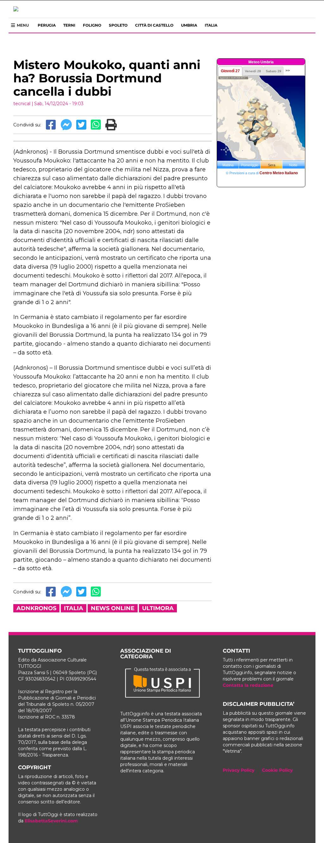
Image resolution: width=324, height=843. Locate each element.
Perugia (47, 25)
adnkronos (36, 608)
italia (73, 608)
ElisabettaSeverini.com (51, 821)
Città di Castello (154, 25)
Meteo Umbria (261, 62)
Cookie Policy (277, 770)
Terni (69, 25)
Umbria (189, 25)
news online (112, 608)
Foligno (92, 25)
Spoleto (118, 25)
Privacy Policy (238, 770)
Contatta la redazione (248, 685)
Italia (211, 25)
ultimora (158, 608)
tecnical (21, 103)
